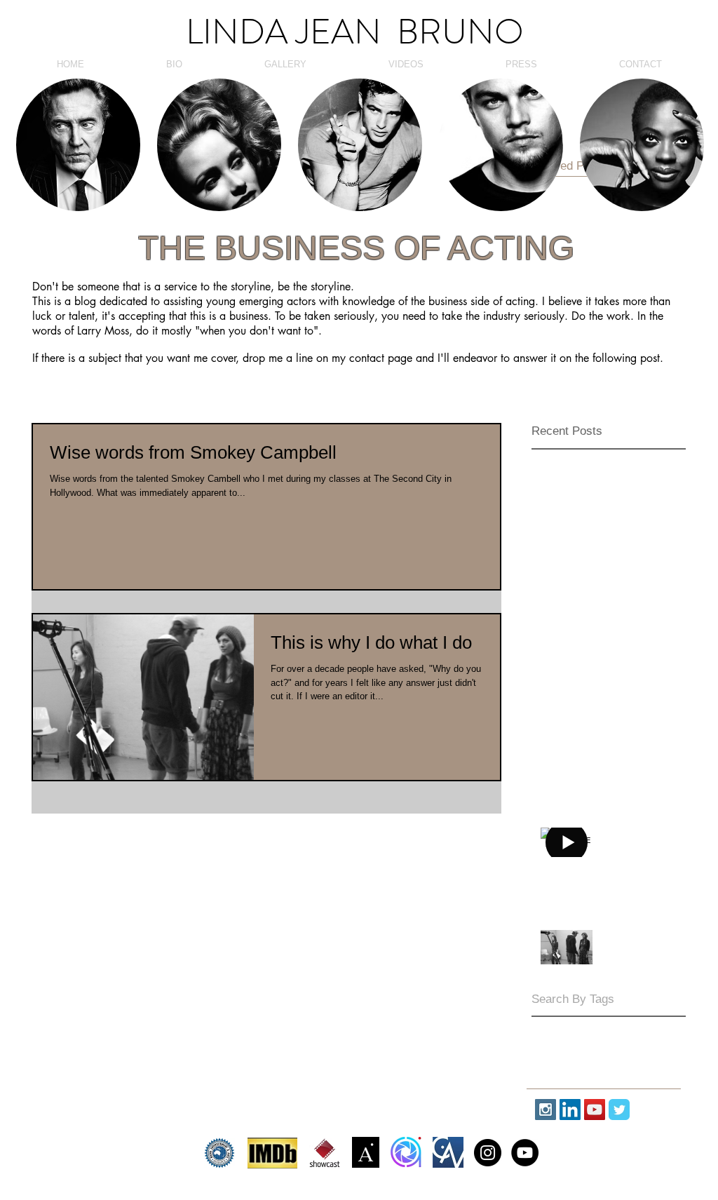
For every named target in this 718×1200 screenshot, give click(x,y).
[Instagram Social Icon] (545, 1109)
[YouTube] (524, 1152)
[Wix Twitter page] (619, 1109)
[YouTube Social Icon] (594, 1109)
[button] (78, 145)
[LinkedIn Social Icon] (570, 1109)
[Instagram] (487, 1152)
